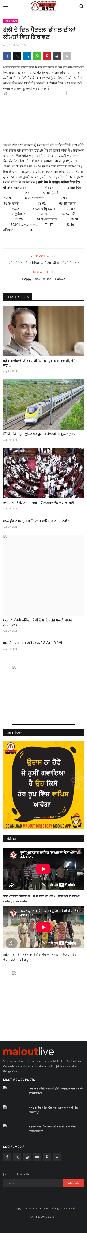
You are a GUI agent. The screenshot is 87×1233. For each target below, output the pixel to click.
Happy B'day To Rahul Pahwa (43, 279)
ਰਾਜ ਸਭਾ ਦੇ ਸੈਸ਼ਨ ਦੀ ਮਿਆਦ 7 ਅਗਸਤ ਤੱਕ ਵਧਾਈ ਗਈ (38, 503)
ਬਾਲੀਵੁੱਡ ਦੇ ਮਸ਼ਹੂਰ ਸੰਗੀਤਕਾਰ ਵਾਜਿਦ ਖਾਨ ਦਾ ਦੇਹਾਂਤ (36, 521)
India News (11, 20)
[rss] (57, 1157)
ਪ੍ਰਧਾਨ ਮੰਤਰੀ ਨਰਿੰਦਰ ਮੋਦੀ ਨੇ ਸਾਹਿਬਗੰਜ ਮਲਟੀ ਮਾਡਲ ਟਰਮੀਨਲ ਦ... (37, 622)
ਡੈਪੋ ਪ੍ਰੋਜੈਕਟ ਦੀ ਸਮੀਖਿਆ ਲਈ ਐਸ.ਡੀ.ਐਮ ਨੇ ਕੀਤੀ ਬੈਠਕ (43, 263)
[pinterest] (47, 1157)
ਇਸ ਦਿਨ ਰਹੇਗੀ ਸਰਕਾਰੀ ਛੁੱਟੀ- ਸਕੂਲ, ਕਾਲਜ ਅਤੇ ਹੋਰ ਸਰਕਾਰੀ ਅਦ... (56, 1091)
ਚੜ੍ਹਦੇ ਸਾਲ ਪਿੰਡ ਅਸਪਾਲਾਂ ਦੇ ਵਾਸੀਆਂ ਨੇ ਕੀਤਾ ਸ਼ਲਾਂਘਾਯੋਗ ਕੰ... (52, 1129)
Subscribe (74, 1183)
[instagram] (27, 1157)
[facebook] (7, 1157)
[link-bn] (43, 695)
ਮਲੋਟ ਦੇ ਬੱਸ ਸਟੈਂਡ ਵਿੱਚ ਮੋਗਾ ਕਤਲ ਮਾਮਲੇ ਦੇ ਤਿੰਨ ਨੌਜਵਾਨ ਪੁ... (53, 1110)
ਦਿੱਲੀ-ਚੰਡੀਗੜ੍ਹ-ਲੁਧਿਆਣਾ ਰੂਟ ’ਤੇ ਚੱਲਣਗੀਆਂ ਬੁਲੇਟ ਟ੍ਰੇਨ (39, 434)
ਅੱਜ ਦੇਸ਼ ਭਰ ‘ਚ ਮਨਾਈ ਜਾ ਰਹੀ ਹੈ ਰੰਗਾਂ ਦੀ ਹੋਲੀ (32, 643)
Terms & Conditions (42, 1216)
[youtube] (37, 1157)
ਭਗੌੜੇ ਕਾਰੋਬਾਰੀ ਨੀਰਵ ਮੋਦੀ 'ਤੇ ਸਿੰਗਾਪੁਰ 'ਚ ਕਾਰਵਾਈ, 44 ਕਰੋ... (39, 362)
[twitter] (17, 1157)
